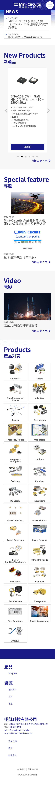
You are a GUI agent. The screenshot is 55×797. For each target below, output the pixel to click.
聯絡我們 (12, 741)
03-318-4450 (15, 726)
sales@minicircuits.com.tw (17, 730)
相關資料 (12, 689)
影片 (10, 696)
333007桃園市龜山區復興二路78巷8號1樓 (28, 723)
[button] (6, 110)
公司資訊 (12, 755)
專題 (10, 703)
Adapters (12, 673)
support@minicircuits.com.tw (18, 733)
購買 (10, 748)
